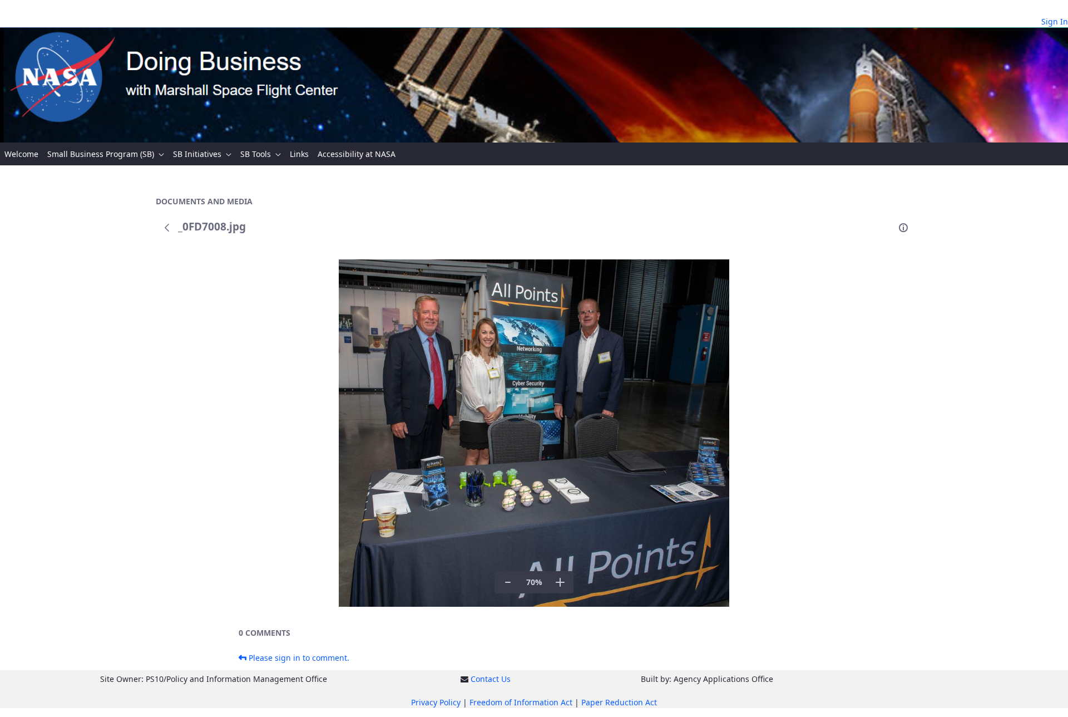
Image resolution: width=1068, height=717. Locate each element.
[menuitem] (21, 154)
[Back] (167, 228)
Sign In (1054, 21)
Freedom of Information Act (520, 702)
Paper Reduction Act (619, 702)
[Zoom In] (560, 582)
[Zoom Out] (508, 582)
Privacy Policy (436, 702)
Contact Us (491, 679)
